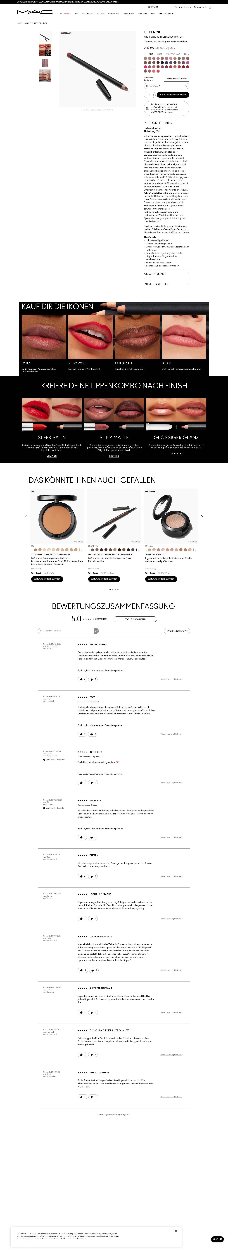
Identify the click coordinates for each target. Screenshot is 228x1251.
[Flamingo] (153, 71)
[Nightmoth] (175, 62)
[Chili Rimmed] (183, 66)
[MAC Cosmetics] (35, 12)
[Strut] (133, 550)
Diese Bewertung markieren (171, 679)
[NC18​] (71, 550)
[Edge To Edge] (170, 58)
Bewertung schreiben (135, 619)
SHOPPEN (52, 456)
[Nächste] (81, 550)
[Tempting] (185, 550)
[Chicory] (149, 71)
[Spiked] (128, 550)
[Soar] (153, 66)
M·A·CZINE (142, 13)
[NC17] (67, 550)
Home (19, 23)
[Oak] (175, 58)
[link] (52, 428)
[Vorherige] (33, 550)
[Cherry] (170, 66)
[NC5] (49, 550)
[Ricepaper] (154, 550)
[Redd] (158, 71)
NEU (76, 13)
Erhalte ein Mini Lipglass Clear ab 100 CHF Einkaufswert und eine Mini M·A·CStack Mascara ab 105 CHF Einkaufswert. (68, 2)
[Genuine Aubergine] (101, 550)
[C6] (35, 550)
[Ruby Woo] (179, 66)
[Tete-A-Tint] (190, 550)
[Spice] (158, 58)
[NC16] (62, 550)
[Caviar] (162, 62)
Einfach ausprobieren (177, 79)
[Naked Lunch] (172, 550)
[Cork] (179, 58)
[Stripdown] (149, 58)
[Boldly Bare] (153, 58)
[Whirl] (162, 58)
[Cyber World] (170, 62)
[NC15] (58, 550)
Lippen (35, 23)
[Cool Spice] (187, 58)
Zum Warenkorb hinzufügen (173, 95)
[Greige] (149, 62)
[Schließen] (176, 1231)
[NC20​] (76, 550)
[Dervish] (166, 58)
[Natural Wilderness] (181, 550)
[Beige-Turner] (145, 62)
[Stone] (183, 58)
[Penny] (124, 550)
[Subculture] (145, 58)
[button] (217, 1239)
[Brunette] (92, 550)
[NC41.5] (40, 550)
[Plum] (179, 62)
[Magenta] (187, 62)
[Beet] (162, 66)
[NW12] (44, 550)
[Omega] (115, 550)
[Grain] (163, 550)
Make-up (27, 23)
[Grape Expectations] (166, 62)
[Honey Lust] (176, 550)
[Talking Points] (145, 66)
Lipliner (43, 23)
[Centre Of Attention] (187, 66)
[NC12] (53, 550)
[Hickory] (106, 550)
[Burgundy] (166, 66)
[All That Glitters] (158, 550)
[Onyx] (119, 550)
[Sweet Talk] (149, 66)
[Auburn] (175, 66)
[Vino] (183, 62)
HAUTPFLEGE (113, 13)
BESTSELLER (87, 13)
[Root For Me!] (158, 62)
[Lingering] (110, 550)
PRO (153, 13)
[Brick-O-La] (158, 66)
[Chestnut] (153, 62)
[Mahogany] (145, 71)
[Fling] (97, 550)
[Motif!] (167, 550)
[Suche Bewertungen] (96, 631)
